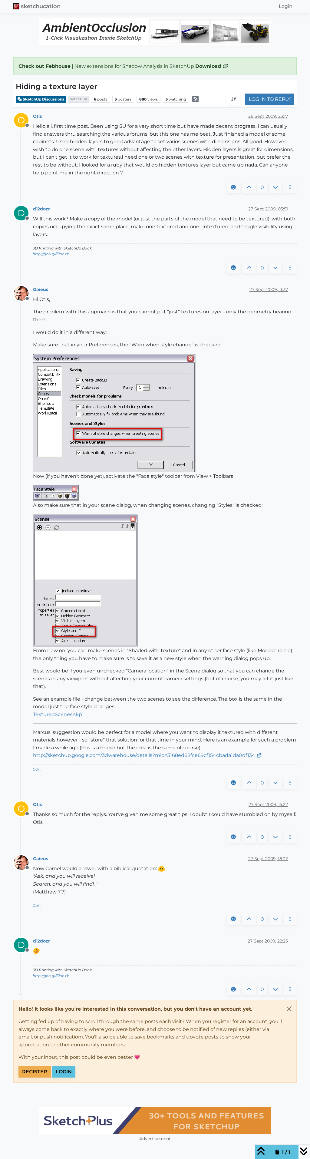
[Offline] (23, 293)
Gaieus (40, 289)
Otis (37, 116)
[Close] (289, 1008)
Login (64, 1072)
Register (34, 1072)
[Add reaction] (233, 187)
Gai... (37, 769)
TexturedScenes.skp (57, 714)
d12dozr (41, 209)
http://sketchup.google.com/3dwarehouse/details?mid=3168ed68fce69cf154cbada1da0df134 (144, 755)
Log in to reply (270, 99)
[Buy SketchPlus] (155, 1120)
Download (209, 66)
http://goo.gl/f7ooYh (51, 254)
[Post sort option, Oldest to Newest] (233, 99)
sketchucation (41, 6)
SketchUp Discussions (43, 99)
